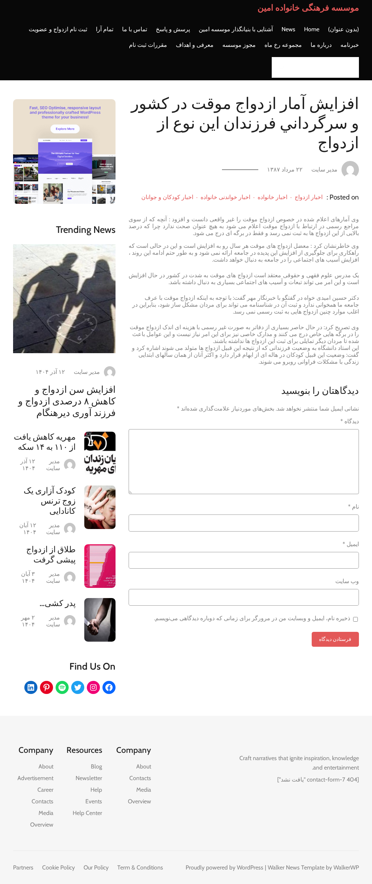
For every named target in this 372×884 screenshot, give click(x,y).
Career (45, 789)
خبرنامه (349, 44)
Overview (139, 801)
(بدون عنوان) (343, 29)
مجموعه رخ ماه (283, 44)
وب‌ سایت (347, 581)
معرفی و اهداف (195, 44)
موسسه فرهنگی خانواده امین (308, 8)
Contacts (140, 778)
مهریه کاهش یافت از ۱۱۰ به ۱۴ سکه (45, 442)
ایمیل (351, 544)
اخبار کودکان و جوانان (167, 197)
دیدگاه (349, 421)
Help (96, 789)
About (143, 766)
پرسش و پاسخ (173, 29)
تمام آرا (104, 29)
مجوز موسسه (239, 44)
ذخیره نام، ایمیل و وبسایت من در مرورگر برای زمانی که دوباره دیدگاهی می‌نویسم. (252, 618)
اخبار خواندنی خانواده (225, 197)
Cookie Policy (58, 867)
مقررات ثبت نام (148, 44)
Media (143, 789)
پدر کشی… (58, 603)
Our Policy (96, 867)
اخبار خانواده (272, 197)
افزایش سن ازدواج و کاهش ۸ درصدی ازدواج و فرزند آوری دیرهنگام (67, 401)
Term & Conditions (140, 867)
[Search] (279, 67)
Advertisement (35, 778)
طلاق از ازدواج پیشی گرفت (51, 554)
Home (311, 29)
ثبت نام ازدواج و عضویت (58, 29)
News (288, 29)
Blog (96, 766)
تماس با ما (134, 29)
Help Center (87, 813)
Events (93, 801)
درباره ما (321, 44)
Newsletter (89, 778)
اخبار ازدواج (309, 197)
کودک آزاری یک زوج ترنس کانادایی (50, 500)
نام (353, 506)
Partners (23, 867)
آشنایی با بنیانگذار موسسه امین (236, 29)
